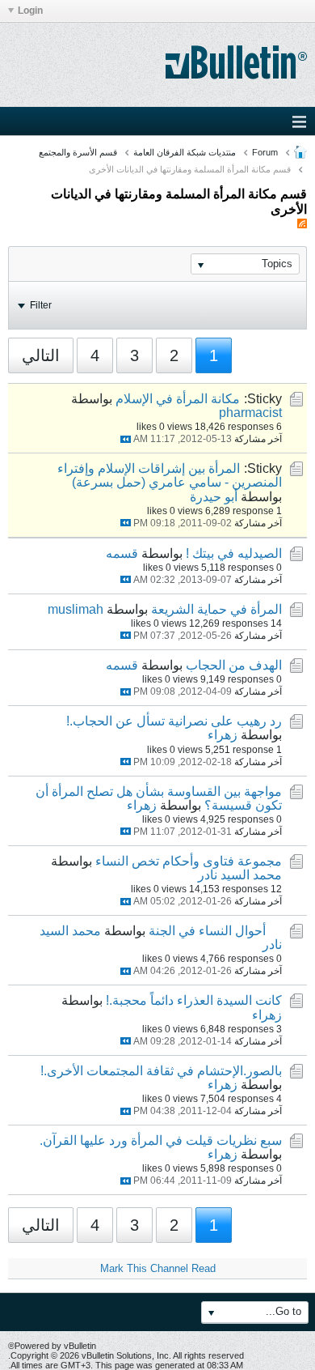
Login (30, 10)
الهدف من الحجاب (234, 665)
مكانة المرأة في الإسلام (178, 399)
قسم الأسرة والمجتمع (78, 152)
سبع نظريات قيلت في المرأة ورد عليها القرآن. (161, 1140)
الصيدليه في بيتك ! (234, 553)
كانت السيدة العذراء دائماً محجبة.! (194, 1000)
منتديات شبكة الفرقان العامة (184, 152)
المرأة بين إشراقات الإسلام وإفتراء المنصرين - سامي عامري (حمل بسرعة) (169, 475)
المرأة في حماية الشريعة (216, 609)
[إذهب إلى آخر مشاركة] (125, 439)
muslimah (75, 609)
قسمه (122, 553)
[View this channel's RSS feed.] (302, 224)
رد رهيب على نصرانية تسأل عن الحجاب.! (174, 721)
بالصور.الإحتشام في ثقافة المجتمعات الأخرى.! (161, 1071)
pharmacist (250, 412)
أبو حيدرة (213, 497)
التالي (41, 355)
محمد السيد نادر (240, 875)
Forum (265, 152)
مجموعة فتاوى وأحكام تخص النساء (188, 861)
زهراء (222, 735)
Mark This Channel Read (158, 1268)
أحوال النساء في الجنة (207, 931)
